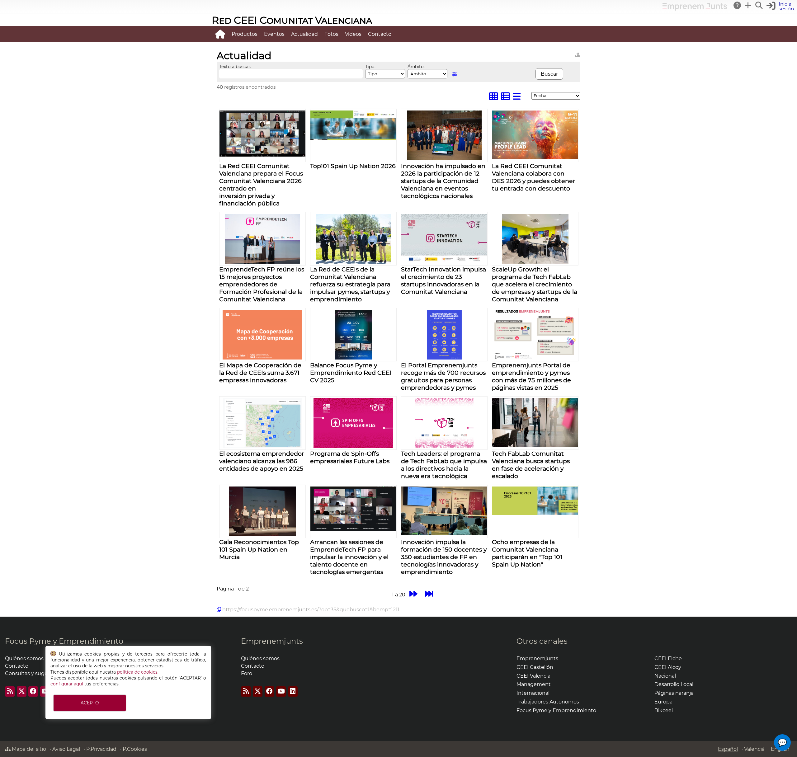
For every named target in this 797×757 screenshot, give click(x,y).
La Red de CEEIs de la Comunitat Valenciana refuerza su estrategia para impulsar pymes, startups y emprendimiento (350, 284)
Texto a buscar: (235, 66)
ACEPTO (90, 702)
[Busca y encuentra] (759, 5)
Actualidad (304, 34)
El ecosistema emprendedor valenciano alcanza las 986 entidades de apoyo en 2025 (261, 461)
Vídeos (353, 34)
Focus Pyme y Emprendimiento (64, 641)
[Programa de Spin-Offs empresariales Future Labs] (353, 446)
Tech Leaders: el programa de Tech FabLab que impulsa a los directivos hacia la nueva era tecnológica (444, 465)
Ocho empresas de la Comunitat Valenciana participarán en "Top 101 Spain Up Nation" (527, 553)
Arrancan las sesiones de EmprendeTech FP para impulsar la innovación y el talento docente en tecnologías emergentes (349, 557)
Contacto (379, 34)
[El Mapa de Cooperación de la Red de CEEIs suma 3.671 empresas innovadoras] (262, 358)
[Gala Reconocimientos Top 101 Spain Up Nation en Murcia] (262, 535)
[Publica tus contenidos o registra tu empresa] (748, 5)
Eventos (274, 34)
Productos (244, 34)
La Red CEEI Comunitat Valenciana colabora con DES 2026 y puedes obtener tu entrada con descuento (533, 177)
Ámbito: (416, 66)
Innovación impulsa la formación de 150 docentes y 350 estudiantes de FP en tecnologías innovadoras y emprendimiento (444, 557)
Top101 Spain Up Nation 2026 (353, 166)
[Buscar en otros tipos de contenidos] (577, 54)
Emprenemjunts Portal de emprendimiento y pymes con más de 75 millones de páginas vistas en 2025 (531, 376)
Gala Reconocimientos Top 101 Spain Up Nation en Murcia (259, 549)
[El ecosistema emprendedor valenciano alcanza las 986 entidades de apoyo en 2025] (262, 446)
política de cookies (137, 672)
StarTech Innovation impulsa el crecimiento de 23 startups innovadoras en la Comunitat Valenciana (443, 280)
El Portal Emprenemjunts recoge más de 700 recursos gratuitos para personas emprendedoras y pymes (443, 376)
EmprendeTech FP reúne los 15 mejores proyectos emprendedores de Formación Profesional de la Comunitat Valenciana (261, 284)
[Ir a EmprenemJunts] (695, 9)
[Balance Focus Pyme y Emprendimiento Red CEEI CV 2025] (353, 358)
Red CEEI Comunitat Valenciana (292, 20)
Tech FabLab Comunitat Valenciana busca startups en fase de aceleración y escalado (531, 465)
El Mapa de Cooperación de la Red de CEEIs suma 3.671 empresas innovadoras (260, 372)
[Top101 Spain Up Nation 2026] (353, 138)
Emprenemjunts (272, 641)
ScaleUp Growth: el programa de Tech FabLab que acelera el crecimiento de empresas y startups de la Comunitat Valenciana (534, 284)
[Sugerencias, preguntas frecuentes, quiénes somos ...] (737, 5)
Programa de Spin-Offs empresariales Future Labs (349, 457)
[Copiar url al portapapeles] (219, 609)
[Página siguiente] (413, 593)
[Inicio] (220, 34)
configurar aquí (66, 683)
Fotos (331, 34)
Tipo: (370, 66)
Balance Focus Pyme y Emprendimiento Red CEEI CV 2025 (351, 372)
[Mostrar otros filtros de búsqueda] (454, 74)
